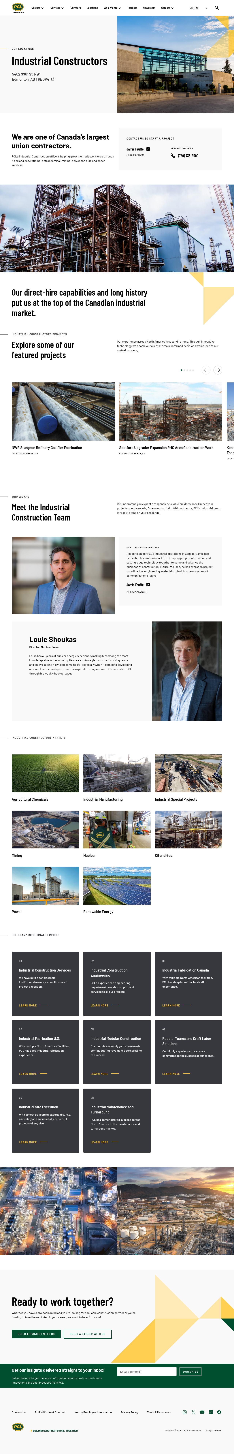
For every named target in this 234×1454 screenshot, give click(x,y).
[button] (181, 370)
